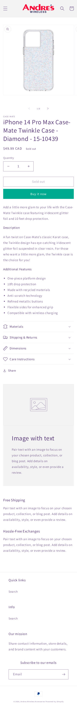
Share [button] (12, 370)
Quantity (8, 158)
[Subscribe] (63, 674)
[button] (5, 8)
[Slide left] (29, 108)
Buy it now (38, 194)
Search (13, 591)
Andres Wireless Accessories (33, 701)
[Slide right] (48, 108)
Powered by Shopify (55, 701)
